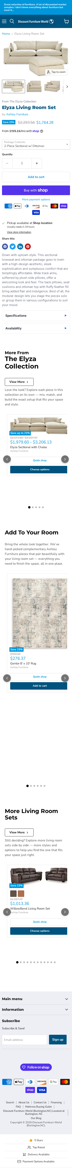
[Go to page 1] (29, 507)
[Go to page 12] (55, 962)
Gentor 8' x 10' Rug (23, 663)
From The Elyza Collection (19, 101)
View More (17, 382)
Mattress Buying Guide (38, 1107)
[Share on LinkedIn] (20, 247)
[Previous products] (7, 459)
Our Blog (36, 1118)
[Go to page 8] (41, 962)
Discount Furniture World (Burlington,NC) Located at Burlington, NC (34, 1112)
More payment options (36, 199)
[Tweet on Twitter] (13, 247)
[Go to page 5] (43, 507)
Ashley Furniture (17, 114)
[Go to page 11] (51, 962)
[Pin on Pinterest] (28, 247)
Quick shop (40, 460)
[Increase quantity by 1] (37, 163)
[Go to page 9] (44, 962)
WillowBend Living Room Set (30, 909)
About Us (23, 1102)
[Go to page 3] (36, 507)
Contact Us (40, 1102)
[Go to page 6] (44, 786)
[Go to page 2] (33, 507)
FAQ (18, 1107)
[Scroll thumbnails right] (66, 86)
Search (10, 1102)
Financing (56, 1102)
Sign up (57, 1039)
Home (6, 33)
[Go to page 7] (38, 962)
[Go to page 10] (48, 962)
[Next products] (65, 459)
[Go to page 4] (39, 507)
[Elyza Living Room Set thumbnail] (13, 86)
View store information (19, 232)
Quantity (7, 154)
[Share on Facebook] (5, 247)
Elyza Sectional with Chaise (28, 447)
